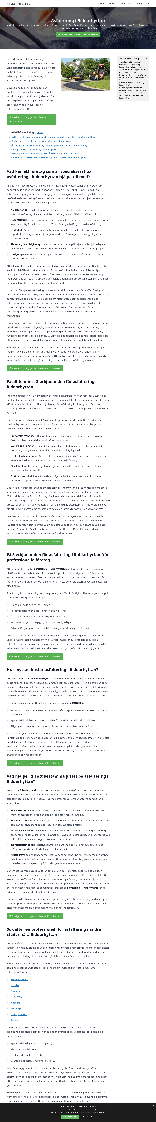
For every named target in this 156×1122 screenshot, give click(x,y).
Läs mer (102, 1112)
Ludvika (15, 985)
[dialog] (78, 1112)
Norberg (15, 1002)
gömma (39, 132)
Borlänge (16, 1008)
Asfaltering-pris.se (18, 3)
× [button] (153, 1105)
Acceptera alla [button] (70, 1117)
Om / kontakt (126, 3)
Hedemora (17, 996)
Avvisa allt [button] (87, 1117)
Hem (102, 3)
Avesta (14, 1020)
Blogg (140, 3)
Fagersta (16, 991)
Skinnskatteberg (20, 979)
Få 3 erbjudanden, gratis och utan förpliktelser (78, 34)
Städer (112, 3)
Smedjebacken (19, 1014)
